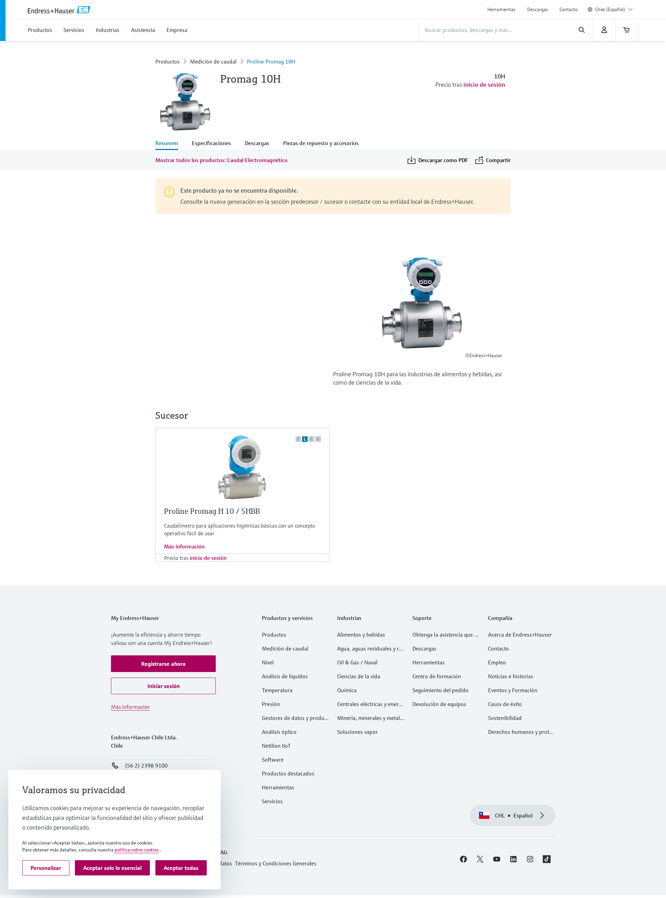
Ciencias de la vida (358, 676)
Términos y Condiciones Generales (275, 863)
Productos (167, 61)
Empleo (497, 662)
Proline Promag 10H (271, 61)
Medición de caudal (213, 61)
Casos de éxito (505, 703)
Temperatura (277, 690)
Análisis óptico (279, 731)
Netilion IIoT (276, 745)
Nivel (268, 662)
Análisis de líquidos (285, 676)
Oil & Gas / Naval (357, 662)
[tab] (170, 143)
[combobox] (613, 9)
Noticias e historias (510, 676)
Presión (271, 703)
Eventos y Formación (512, 690)
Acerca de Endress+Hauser (520, 634)
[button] (163, 663)
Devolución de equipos (439, 703)
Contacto (569, 9)
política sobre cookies (136, 850)
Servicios (272, 801)
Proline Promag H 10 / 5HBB (212, 511)
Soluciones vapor (357, 731)
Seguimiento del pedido (440, 690)
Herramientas (501, 9)
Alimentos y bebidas (361, 634)
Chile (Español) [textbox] (610, 9)
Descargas (537, 9)
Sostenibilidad (505, 717)
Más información (184, 546)
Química (347, 690)
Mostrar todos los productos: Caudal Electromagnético (221, 160)
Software (272, 759)
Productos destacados (288, 773)
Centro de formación (436, 676)
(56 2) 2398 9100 (146, 765)
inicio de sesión (484, 85)
